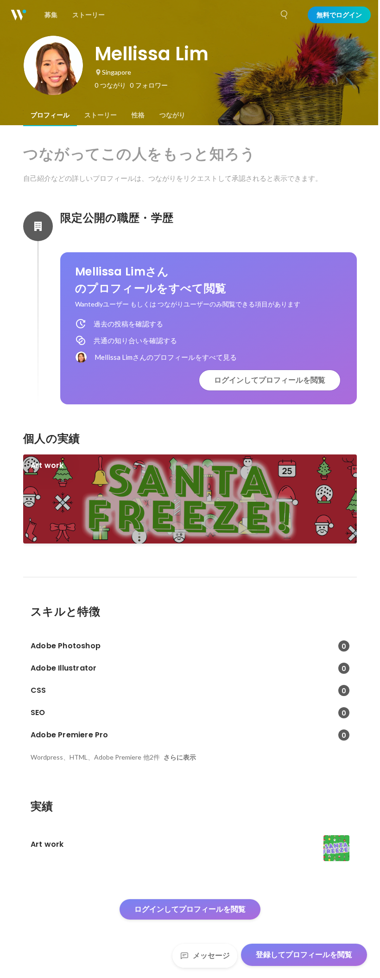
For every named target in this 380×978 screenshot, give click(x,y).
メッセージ (211, 955)
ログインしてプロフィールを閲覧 (269, 380)
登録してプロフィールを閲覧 (304, 954)
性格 (138, 115)
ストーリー (100, 115)
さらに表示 (180, 757)
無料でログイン (339, 14)
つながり (172, 115)
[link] (190, 498)
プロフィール (50, 115)
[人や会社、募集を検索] (284, 15)
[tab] (50, 115)
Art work (47, 465)
